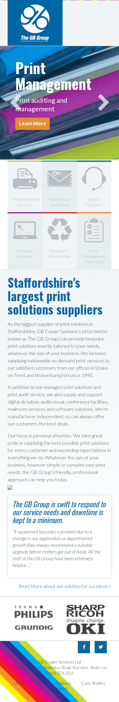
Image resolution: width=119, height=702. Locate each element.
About (39, 683)
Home (19, 683)
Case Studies (93, 683)
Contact (59, 688)
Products (63, 683)
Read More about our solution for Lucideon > (65, 586)
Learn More (32, 123)
